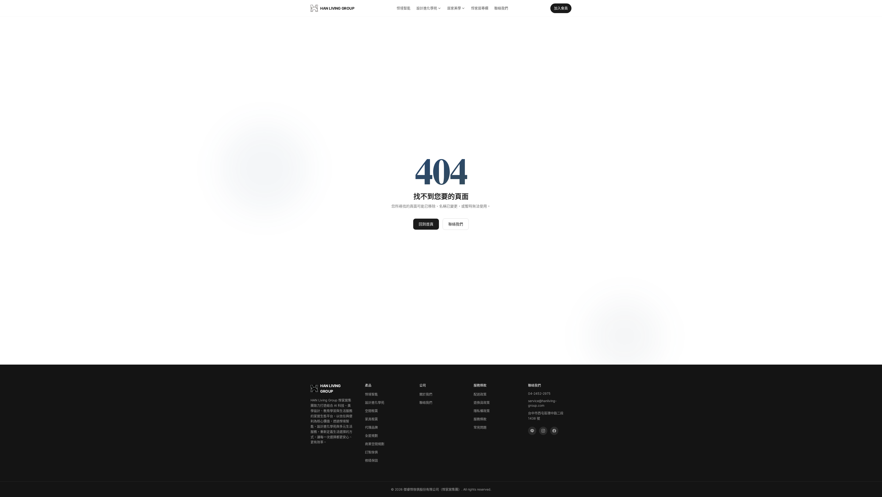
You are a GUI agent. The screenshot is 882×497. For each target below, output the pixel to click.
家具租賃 (371, 419)
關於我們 (425, 394)
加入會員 (561, 8)
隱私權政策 (482, 411)
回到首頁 (426, 224)
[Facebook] (554, 431)
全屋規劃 (371, 435)
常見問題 (480, 427)
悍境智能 (403, 8)
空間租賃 (371, 411)
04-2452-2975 (539, 393)
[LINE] (532, 431)
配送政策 (480, 394)
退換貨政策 (482, 402)
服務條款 (480, 419)
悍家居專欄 (479, 8)
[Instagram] (543, 431)
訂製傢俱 (371, 452)
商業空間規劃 (374, 444)
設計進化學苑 (426, 8)
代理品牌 (371, 427)
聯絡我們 (501, 8)
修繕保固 (371, 460)
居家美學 (454, 8)
